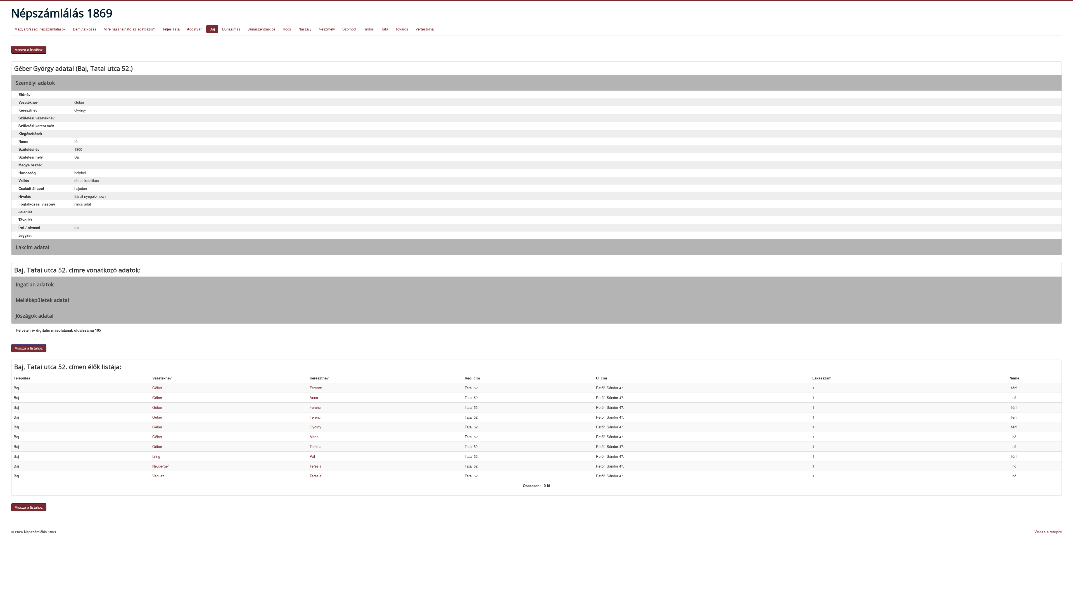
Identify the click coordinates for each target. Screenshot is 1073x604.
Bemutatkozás (84, 29)
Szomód (349, 29)
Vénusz (158, 475)
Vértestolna (425, 29)
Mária (314, 436)
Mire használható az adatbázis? (129, 29)
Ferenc (315, 407)
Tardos (368, 29)
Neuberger (160, 466)
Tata (384, 29)
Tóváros (401, 29)
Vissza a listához (29, 49)
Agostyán (194, 29)
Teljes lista (171, 29)
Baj (212, 29)
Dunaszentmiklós (262, 29)
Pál (312, 456)
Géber (157, 387)
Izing (156, 456)
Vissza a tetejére (1048, 531)
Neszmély (327, 29)
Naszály (305, 29)
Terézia (315, 446)
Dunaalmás (231, 29)
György (315, 427)
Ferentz (316, 387)
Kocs (287, 29)
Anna (314, 397)
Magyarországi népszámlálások (40, 29)
